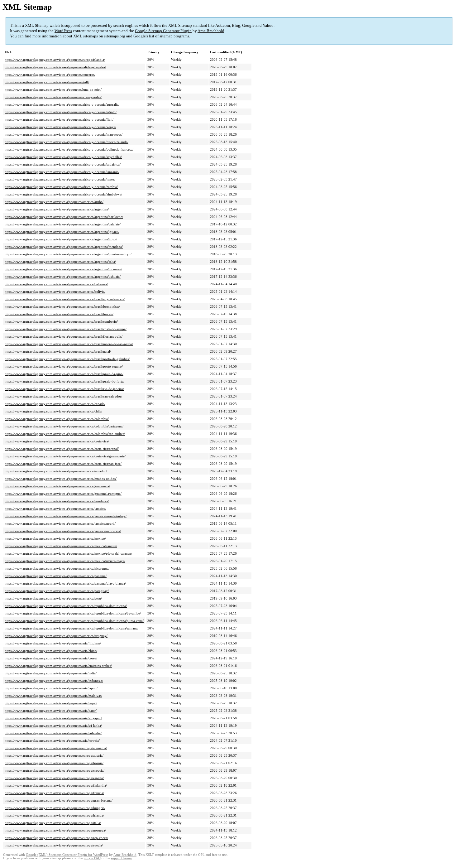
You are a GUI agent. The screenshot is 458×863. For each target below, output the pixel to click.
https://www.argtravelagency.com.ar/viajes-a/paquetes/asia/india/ (51, 673)
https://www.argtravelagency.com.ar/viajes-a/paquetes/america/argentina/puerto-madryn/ (68, 254)
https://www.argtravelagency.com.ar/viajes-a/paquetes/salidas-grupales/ (55, 67)
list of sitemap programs (169, 36)
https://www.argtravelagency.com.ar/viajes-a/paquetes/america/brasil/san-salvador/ (63, 396)
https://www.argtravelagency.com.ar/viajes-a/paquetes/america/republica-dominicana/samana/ (71, 628)
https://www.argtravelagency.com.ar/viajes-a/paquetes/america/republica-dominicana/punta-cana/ (74, 621)
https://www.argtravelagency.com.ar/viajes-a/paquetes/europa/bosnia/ (54, 763)
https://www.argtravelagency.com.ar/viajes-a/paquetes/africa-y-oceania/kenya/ (60, 127)
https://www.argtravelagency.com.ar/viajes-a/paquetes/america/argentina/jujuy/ (61, 239)
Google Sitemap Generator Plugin (163, 30)
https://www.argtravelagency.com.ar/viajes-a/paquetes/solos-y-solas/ (53, 97)
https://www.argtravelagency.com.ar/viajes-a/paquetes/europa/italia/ (53, 823)
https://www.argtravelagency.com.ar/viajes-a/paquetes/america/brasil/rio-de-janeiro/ (64, 389)
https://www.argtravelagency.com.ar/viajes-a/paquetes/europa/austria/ (54, 755)
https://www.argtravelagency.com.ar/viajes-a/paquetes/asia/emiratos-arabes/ (58, 666)
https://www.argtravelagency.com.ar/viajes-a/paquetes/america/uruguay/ (56, 636)
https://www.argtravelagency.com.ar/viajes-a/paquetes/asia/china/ (51, 651)
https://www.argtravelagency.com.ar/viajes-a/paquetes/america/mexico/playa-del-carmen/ (68, 553)
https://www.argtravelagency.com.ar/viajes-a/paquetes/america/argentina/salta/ (60, 261)
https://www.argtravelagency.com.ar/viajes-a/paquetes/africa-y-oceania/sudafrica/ (63, 164)
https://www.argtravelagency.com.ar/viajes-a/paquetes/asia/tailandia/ (53, 733)
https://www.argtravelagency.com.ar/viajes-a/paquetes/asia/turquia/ (52, 740)
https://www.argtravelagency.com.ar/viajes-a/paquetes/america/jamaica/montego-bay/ (65, 516)
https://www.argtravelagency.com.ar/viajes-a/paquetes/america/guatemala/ (57, 486)
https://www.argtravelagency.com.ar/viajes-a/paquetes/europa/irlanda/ (54, 815)
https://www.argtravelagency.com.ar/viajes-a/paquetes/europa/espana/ (54, 778)
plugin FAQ (92, 858)
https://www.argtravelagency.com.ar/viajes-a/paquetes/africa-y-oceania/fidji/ (59, 119)
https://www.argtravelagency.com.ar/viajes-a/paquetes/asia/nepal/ (51, 703)
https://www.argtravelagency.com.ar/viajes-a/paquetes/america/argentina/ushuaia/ (63, 276)
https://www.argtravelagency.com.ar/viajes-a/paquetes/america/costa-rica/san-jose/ (63, 463)
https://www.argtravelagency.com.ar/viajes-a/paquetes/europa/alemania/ (56, 748)
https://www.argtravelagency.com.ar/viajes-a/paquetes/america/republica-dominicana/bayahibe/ (73, 613)
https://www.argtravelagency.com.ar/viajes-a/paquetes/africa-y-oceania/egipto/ (61, 112)
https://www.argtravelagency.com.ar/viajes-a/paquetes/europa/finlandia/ (56, 785)
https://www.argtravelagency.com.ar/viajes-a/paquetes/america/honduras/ (57, 501)
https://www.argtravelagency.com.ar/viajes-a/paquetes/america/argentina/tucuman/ (63, 269)
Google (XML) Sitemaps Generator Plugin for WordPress (67, 854)
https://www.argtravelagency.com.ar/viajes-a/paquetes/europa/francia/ (54, 793)
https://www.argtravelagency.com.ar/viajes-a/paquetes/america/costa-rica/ (57, 441)
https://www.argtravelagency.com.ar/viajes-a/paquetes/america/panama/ (56, 576)
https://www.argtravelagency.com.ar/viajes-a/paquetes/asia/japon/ (51, 688)
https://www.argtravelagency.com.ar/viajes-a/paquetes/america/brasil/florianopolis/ (63, 336)
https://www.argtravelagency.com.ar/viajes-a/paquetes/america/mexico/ (55, 538)
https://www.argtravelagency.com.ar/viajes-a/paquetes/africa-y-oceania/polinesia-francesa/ (69, 149)
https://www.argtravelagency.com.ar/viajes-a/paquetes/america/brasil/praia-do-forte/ (64, 381)
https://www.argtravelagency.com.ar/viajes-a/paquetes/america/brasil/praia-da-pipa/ (64, 374)
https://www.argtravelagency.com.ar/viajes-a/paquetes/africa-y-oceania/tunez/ (60, 179)
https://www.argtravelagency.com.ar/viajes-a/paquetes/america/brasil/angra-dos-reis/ (65, 299)
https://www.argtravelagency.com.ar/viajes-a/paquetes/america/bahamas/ (56, 284)
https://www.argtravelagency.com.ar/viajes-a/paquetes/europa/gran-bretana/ (58, 800)
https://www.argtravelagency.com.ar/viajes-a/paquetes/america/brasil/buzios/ (59, 314)
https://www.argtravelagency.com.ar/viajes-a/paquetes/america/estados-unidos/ (61, 478)
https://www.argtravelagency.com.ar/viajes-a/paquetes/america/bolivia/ (55, 291)
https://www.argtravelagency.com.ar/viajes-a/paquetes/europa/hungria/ (55, 808)
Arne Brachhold (211, 30)
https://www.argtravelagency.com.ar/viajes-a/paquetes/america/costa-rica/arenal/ (62, 449)
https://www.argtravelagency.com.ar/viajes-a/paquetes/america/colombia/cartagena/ (64, 426)
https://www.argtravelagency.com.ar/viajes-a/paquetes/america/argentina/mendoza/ (64, 246)
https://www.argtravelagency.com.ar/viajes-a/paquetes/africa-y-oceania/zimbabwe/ (63, 194)
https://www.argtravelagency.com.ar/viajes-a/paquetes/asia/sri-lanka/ (53, 725)
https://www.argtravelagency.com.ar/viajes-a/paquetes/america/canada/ (55, 404)
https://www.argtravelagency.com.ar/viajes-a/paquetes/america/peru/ (53, 598)
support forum (121, 858)
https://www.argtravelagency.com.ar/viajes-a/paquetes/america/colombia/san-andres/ (65, 434)
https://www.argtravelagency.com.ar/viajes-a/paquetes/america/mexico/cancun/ (61, 546)
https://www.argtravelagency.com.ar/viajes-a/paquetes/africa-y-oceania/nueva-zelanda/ (66, 142)
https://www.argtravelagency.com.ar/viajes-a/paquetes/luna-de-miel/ (53, 89)
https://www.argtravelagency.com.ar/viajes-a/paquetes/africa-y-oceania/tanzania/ (62, 172)
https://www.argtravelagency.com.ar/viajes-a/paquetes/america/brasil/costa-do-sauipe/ (65, 329)
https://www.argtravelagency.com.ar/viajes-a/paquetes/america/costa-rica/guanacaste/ (65, 456)
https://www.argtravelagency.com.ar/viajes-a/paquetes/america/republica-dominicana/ (66, 606)
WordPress (63, 30)
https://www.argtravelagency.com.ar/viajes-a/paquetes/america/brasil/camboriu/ (61, 321)
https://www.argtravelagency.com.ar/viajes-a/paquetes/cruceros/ (50, 74)
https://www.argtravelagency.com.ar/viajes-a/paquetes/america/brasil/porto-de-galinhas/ (67, 359)
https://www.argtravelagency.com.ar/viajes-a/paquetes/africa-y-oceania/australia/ (62, 104)
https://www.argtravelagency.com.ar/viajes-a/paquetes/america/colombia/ (57, 419)
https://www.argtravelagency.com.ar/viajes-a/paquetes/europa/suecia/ (54, 845)
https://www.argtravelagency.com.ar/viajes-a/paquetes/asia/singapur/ (53, 718)
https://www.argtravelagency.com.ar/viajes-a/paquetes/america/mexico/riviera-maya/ (65, 561)
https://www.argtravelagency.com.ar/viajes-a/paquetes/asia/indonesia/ (54, 680)
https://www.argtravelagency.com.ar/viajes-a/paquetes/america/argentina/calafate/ (63, 224)
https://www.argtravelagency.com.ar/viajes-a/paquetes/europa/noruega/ (55, 830)
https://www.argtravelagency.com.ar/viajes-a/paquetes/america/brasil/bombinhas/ (62, 306)
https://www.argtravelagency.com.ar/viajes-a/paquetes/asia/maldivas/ (53, 695)
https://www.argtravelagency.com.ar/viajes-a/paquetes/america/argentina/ (57, 209)
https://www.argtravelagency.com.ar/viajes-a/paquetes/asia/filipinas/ (53, 643)
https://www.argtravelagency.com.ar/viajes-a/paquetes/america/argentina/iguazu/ (62, 232)
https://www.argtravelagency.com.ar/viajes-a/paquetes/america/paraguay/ (57, 591)
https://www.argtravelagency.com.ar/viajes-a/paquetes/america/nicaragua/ (57, 568)
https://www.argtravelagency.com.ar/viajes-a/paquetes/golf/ (47, 82)
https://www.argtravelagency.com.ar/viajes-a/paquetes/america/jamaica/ (55, 508)
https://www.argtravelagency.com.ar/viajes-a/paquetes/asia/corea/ (51, 658)
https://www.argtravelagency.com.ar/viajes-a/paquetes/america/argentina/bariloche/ (64, 217)
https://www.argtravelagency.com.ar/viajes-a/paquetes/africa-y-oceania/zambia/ (61, 187)
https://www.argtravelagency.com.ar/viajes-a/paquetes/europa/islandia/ (55, 59)
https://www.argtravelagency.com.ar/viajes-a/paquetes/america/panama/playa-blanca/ (65, 583)
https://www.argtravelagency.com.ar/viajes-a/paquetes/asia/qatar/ (51, 710)
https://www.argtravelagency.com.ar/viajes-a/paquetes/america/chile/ (53, 411)
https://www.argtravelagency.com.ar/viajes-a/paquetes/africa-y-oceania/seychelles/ (63, 157)
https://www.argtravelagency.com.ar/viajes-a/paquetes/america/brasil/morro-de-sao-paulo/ (69, 344)
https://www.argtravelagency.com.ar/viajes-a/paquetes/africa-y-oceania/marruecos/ (63, 134)
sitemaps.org (114, 36)
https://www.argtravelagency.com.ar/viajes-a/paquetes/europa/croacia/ (54, 770)
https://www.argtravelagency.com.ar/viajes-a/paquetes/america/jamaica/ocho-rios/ (63, 531)
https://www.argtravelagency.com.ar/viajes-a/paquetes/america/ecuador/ (56, 471)
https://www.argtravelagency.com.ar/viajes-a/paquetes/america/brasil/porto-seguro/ (64, 366)
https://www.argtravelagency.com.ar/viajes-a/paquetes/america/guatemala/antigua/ (63, 493)
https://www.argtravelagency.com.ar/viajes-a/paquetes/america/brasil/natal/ (58, 351)
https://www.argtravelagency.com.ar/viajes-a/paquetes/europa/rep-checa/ (56, 838)
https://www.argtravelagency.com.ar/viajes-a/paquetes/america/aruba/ (54, 202)
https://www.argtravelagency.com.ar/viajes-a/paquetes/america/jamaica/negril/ (60, 523)
